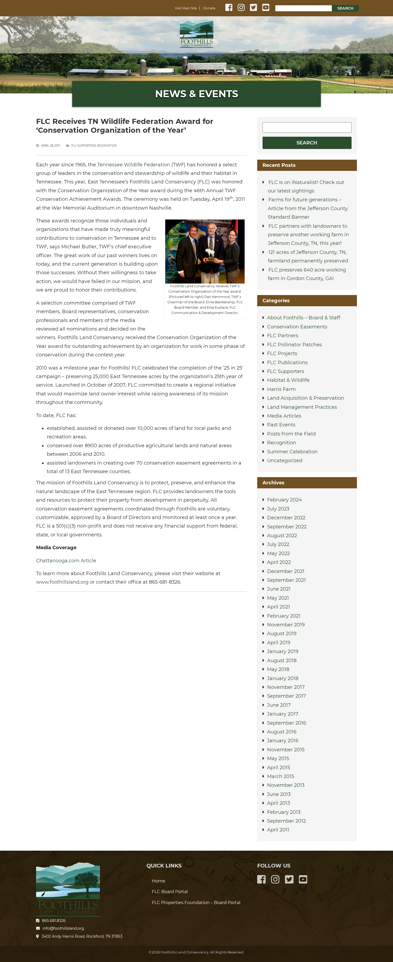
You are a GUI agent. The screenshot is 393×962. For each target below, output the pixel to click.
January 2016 (282, 741)
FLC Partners (282, 336)
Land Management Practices (302, 407)
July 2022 (278, 544)
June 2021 (279, 589)
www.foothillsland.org (62, 582)
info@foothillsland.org (63, 928)
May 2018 (278, 669)
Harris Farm (281, 389)
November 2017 (286, 687)
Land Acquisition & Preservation (305, 398)
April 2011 (278, 830)
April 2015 (278, 768)
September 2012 (286, 821)
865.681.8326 (54, 920)
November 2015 (286, 750)
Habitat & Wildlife (288, 380)
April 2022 (279, 562)
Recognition (107, 145)
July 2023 (278, 509)
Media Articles (284, 416)
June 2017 (279, 705)
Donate (209, 8)
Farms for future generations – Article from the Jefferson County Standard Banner (308, 208)
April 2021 (278, 607)
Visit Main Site (186, 8)
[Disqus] (141, 663)
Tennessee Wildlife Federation (133, 165)
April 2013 (278, 803)
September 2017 (286, 696)
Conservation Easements (297, 327)
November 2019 (286, 625)
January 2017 (282, 714)
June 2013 (279, 794)
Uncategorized (284, 461)
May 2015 (278, 758)
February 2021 (283, 616)
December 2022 (286, 518)
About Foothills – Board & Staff (303, 318)
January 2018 (282, 678)
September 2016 (286, 723)
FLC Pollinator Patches (294, 345)
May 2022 (278, 553)
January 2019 (282, 651)
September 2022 (287, 527)
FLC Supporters (83, 145)
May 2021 (278, 598)
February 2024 (284, 500)
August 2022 (282, 536)
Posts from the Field (291, 434)
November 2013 (286, 785)
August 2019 (281, 634)
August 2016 (281, 732)
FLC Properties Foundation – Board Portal (196, 902)
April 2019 (278, 643)
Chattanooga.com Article (66, 561)
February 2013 (283, 812)
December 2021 (286, 571)
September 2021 (286, 580)
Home (196, 33)
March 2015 (280, 776)
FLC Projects (282, 353)
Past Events (281, 425)
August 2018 (281, 660)
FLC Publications (287, 363)
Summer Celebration (292, 452)
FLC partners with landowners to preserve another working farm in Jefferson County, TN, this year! (308, 234)
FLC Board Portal (170, 891)
